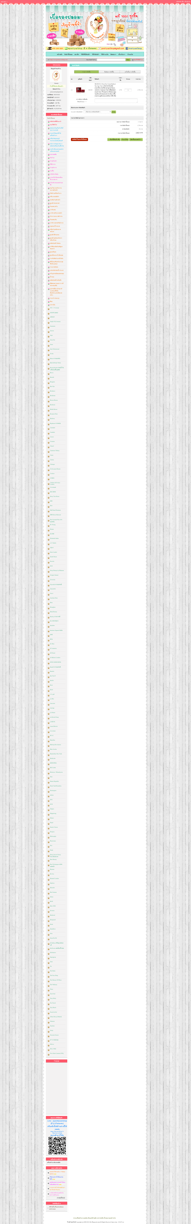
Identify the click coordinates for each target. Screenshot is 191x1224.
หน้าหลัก (3, 2)
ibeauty (56, 83)
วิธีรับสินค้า (95, 54)
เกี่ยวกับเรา (121, 54)
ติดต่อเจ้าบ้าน (56, 89)
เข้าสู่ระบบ (187, 1)
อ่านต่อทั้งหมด (61, 1198)
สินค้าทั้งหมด (68, 54)
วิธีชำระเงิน (104, 54)
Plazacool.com (96, 1222)
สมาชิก (77, 54)
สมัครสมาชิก (180, 1)
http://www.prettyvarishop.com (59, 59)
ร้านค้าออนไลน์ (71, 1222)
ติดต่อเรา (113, 54)
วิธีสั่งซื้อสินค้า (85, 54)
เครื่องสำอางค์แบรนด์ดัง (53, 1162)
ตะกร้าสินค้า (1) (138, 59)
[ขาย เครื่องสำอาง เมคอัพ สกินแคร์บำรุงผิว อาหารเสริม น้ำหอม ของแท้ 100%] (95, 50)
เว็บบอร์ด (130, 54)
